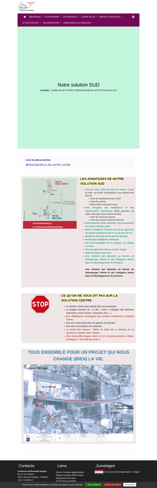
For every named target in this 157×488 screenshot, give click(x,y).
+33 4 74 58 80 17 (25, 480)
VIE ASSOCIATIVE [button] (51, 23)
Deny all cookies (113, 485)
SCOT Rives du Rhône (66, 481)
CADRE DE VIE (58, 90)
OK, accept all (94, 485)
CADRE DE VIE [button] (88, 17)
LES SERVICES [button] (70, 17)
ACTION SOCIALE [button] (30, 23)
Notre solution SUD (105, 90)
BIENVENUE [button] (35, 17)
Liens (62, 466)
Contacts (26, 466)
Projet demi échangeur (79, 90)
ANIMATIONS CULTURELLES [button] (77, 23)
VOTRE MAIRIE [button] (52, 17)
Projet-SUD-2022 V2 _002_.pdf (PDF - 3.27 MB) (48, 165)
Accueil (44, 90)
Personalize (129, 485)
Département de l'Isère (66, 478)
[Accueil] (26, 6)
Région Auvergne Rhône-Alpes (69, 475)
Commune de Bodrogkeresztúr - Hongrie (121, 472)
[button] (24, 17)
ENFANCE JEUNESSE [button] (109, 17)
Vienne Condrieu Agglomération (70, 472)
